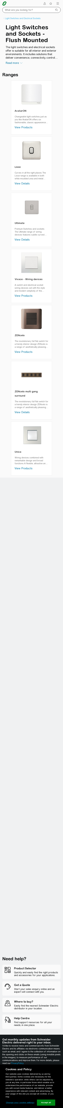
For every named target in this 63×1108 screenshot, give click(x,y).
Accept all (46, 1102)
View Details (22, 183)
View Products (23, 127)
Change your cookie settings (20, 1102)
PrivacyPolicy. (17, 1063)
